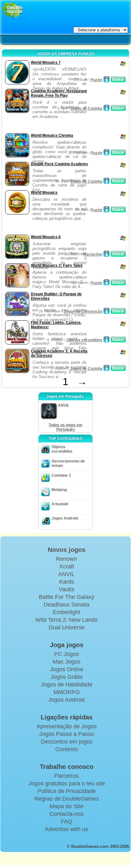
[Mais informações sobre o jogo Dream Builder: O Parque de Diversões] (106, 311)
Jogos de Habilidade (67, 684)
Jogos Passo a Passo (66, 734)
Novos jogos (67, 549)
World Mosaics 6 (46, 237)
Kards (66, 582)
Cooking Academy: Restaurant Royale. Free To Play (59, 93)
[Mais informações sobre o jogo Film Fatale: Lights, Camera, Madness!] (106, 339)
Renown (66, 559)
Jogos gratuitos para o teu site (66, 783)
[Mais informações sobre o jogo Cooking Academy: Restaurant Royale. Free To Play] (106, 108)
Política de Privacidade (67, 791)
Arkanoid (60, 504)
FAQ (66, 821)
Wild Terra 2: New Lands (66, 620)
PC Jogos (66, 654)
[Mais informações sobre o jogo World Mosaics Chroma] (106, 152)
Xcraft (66, 566)
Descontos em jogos (67, 741)
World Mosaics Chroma (52, 135)
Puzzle (96, 80)
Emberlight (66, 612)
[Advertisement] (54, 124)
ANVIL (66, 574)
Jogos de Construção (83, 311)
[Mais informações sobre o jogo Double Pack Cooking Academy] (106, 181)
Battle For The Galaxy (66, 597)
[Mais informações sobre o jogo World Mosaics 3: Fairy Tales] (106, 282)
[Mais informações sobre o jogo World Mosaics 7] (106, 79)
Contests (66, 749)
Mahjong (59, 490)
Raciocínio (92, 254)
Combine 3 (61, 475)
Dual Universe (67, 627)
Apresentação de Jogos (67, 726)
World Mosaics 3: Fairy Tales (57, 265)
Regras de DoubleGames (66, 799)
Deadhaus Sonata (66, 604)
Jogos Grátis (67, 677)
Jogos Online (66, 669)
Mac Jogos (66, 662)
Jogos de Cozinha (86, 108)
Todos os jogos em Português (65, 427)
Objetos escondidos (84, 340)
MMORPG (66, 692)
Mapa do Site (66, 806)
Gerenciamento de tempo (68, 463)
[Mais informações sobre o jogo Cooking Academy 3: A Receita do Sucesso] (106, 368)
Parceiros (66, 776)
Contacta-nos (67, 814)
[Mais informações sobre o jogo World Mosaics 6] (106, 254)
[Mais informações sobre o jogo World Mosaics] (106, 209)
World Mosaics (44, 192)
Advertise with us (66, 829)
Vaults (66, 589)
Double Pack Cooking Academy (59, 164)
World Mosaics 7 (46, 62)
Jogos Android (65, 518)
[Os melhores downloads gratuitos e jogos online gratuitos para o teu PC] (12, 10)
